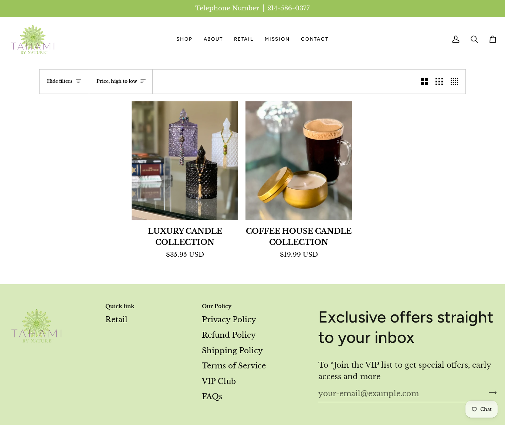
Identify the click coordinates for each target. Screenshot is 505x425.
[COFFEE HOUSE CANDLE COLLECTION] (298, 160)
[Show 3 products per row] (439, 82)
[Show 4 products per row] (456, 82)
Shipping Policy (232, 350)
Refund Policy (229, 335)
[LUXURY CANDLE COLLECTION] (185, 160)
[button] (184, 39)
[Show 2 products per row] (424, 82)
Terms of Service (234, 366)
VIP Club (219, 381)
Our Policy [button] (216, 306)
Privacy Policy (229, 319)
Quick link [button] (119, 306)
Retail (116, 319)
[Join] (490, 392)
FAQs (212, 396)
